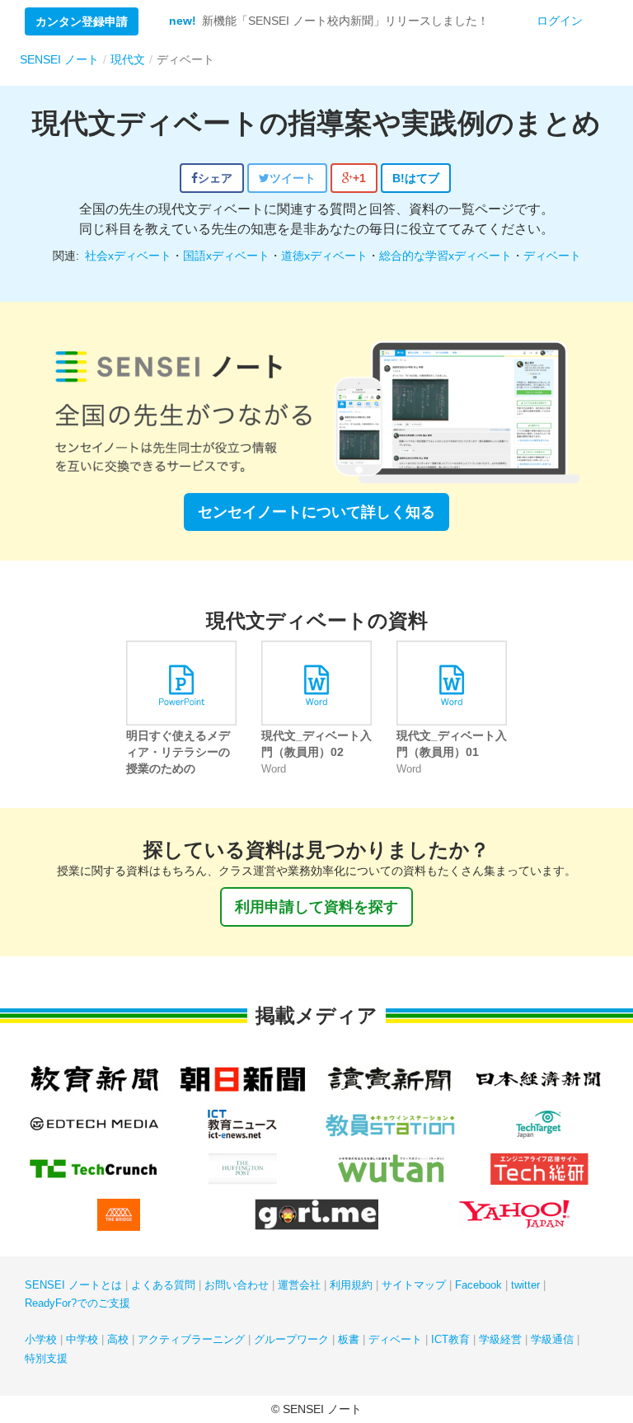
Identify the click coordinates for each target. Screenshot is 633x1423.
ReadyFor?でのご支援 (77, 1303)
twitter (525, 1285)
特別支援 (46, 1358)
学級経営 (500, 1339)
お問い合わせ (236, 1285)
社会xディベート (128, 255)
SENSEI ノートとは (73, 1285)
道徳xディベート (324, 255)
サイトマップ (414, 1285)
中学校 (82, 1339)
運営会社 (299, 1285)
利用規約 (351, 1285)
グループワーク (291, 1339)
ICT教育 (450, 1339)
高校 (118, 1339)
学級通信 (552, 1339)
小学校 (41, 1339)
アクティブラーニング (191, 1339)
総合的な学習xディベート (445, 255)
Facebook (478, 1285)
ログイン (560, 20)
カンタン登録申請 (81, 21)
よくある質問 (163, 1285)
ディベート (552, 255)
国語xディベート (226, 255)
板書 (348, 1339)
